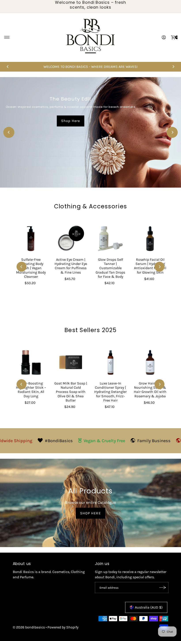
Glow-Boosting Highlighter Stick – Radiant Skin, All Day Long (31, 389)
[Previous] (7, 67)
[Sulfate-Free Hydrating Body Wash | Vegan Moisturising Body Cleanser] (30, 238)
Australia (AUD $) (149, 607)
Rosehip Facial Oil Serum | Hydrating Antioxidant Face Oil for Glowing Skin (150, 265)
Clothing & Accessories (90, 206)
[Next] (173, 67)
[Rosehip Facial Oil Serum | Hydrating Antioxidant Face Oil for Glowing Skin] (150, 238)
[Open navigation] (7, 37)
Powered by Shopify (62, 627)
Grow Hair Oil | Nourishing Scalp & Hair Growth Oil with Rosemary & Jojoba (150, 389)
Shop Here (70, 121)
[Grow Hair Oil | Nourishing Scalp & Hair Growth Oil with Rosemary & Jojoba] (150, 362)
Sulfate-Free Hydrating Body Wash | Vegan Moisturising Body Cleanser (31, 268)
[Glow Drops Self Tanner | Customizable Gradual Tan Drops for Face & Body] (110, 238)
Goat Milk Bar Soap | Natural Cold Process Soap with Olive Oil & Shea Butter (70, 391)
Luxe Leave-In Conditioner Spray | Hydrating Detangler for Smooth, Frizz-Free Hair (110, 391)
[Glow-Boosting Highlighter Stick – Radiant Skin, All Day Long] (30, 362)
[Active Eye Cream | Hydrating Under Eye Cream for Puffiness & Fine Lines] (70, 238)
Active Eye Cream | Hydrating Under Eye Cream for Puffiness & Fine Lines (71, 265)
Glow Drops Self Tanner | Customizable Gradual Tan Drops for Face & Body (110, 268)
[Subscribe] (162, 587)
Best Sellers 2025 (90, 330)
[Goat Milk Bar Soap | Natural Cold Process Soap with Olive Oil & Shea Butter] (70, 362)
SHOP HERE (90, 513)
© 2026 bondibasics (29, 627)
